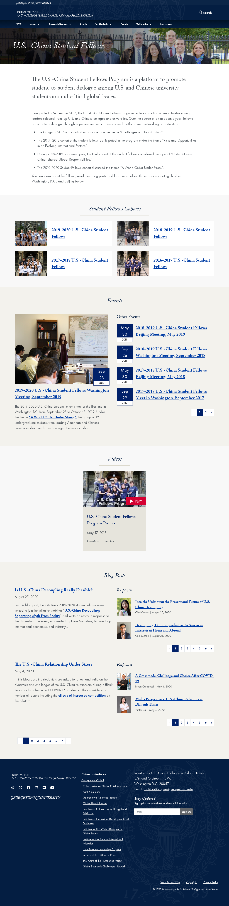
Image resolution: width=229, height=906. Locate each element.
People (124, 23)
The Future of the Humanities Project (102, 861)
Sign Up (186, 812)
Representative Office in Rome (99, 855)
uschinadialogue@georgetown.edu (168, 789)
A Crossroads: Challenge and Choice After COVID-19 (174, 679)
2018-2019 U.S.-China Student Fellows (182, 234)
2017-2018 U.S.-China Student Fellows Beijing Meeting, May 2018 (171, 374)
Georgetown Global (92, 780)
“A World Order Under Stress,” (53, 417)
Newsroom (166, 23)
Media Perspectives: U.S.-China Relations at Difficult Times (169, 702)
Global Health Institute (95, 803)
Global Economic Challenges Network (104, 866)
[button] (35, 24)
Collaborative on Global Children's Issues (105, 786)
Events (83, 23)
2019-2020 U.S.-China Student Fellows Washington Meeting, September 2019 (62, 394)
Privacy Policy (210, 882)
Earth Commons (91, 792)
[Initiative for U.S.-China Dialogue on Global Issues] (55, 14)
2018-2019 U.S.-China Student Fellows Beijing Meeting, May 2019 (171, 332)
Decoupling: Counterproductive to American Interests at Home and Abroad (169, 628)
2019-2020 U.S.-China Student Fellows (80, 234)
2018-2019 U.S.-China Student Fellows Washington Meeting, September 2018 (171, 353)
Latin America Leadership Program (102, 849)
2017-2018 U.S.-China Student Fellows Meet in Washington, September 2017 (171, 395)
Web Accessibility (170, 882)
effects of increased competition (82, 695)
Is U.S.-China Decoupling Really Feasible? (53, 590)
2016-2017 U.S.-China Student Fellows (182, 264)
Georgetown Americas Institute (100, 797)
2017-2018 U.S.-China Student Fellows (80, 264)
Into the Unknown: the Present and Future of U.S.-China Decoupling (173, 605)
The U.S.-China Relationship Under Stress (53, 665)
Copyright (191, 882)
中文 (18, 23)
